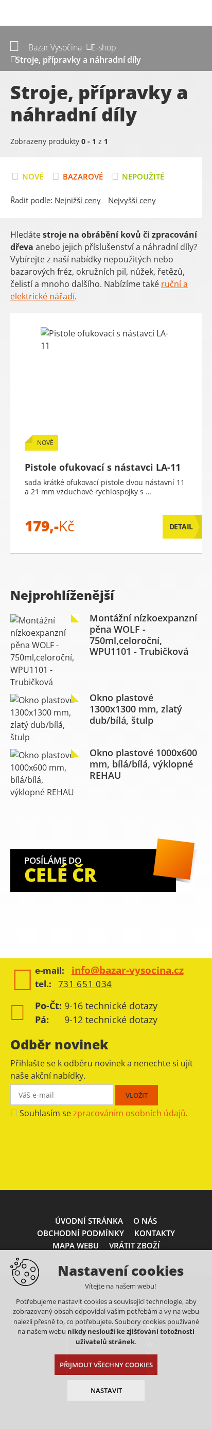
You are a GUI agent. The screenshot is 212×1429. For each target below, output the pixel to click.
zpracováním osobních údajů (129, 1113)
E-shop (103, 47)
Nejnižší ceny (78, 200)
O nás (145, 1221)
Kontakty (154, 1233)
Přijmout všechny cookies (106, 1364)
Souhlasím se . (104, 1113)
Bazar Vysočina (55, 47)
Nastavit (106, 1390)
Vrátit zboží (134, 1245)
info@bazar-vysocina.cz (128, 970)
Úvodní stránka (89, 1221)
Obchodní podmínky (80, 1233)
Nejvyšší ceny (132, 200)
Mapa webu (75, 1245)
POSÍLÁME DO (60, 870)
